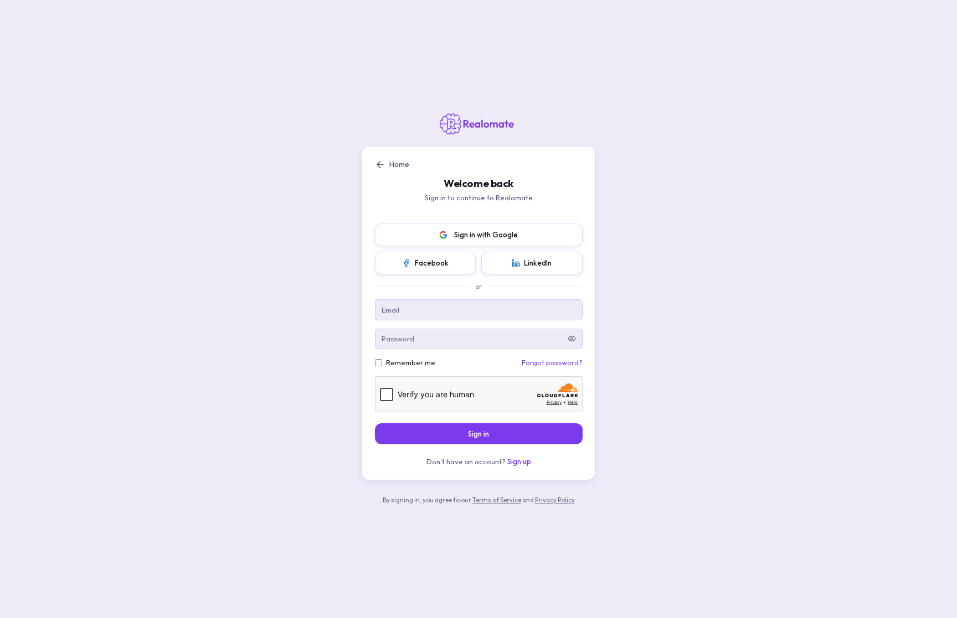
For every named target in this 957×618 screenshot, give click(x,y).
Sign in (478, 433)
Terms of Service (496, 500)
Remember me (410, 362)
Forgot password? (552, 362)
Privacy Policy (555, 500)
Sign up (519, 461)
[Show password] (572, 339)
